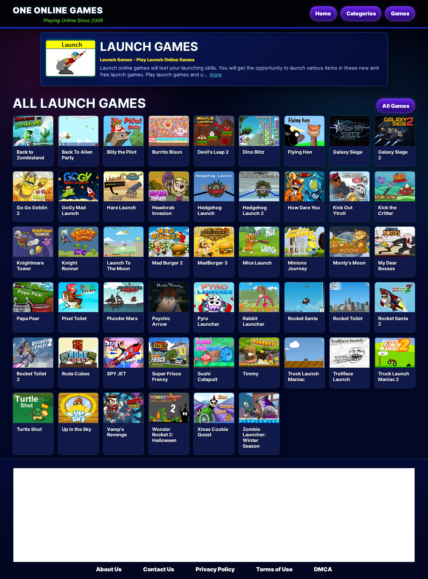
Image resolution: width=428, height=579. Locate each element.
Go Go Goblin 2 (32, 210)
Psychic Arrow (161, 321)
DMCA (323, 569)
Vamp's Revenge (117, 432)
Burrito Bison (167, 152)
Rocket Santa (303, 318)
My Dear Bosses (387, 265)
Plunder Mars (122, 318)
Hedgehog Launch (210, 210)
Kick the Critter (387, 210)
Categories (361, 13)
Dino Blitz (253, 152)
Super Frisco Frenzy (166, 376)
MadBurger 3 (212, 263)
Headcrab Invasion (163, 210)
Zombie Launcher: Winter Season (254, 437)
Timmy (250, 373)
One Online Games (58, 10)
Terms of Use (274, 569)
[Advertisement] (214, 515)
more (216, 75)
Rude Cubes (76, 373)
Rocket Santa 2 (393, 321)
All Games (395, 105)
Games (400, 13)
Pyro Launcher (208, 321)
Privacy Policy (215, 569)
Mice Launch (257, 263)
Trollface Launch (343, 376)
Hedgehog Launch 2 (255, 210)
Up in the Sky (76, 429)
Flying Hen (300, 152)
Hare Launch (121, 207)
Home (323, 13)
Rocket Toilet (347, 318)
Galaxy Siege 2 (393, 154)
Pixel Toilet (74, 318)
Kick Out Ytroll (342, 210)
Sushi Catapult (207, 376)
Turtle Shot (29, 429)
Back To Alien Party (77, 154)
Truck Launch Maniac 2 (393, 376)
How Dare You (304, 207)
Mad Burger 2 (167, 263)
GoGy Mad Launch (74, 210)
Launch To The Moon (119, 265)
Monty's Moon (349, 263)
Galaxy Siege (347, 152)
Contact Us (158, 569)
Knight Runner (70, 265)
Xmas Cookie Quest (213, 432)
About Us (109, 569)
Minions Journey (297, 265)
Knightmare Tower (30, 265)
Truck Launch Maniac (303, 376)
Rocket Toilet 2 (31, 376)
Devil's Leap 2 (213, 152)
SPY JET (116, 373)
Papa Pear (28, 318)
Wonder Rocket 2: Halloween (164, 434)
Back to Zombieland (30, 154)
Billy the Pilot (121, 152)
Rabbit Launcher (253, 321)
